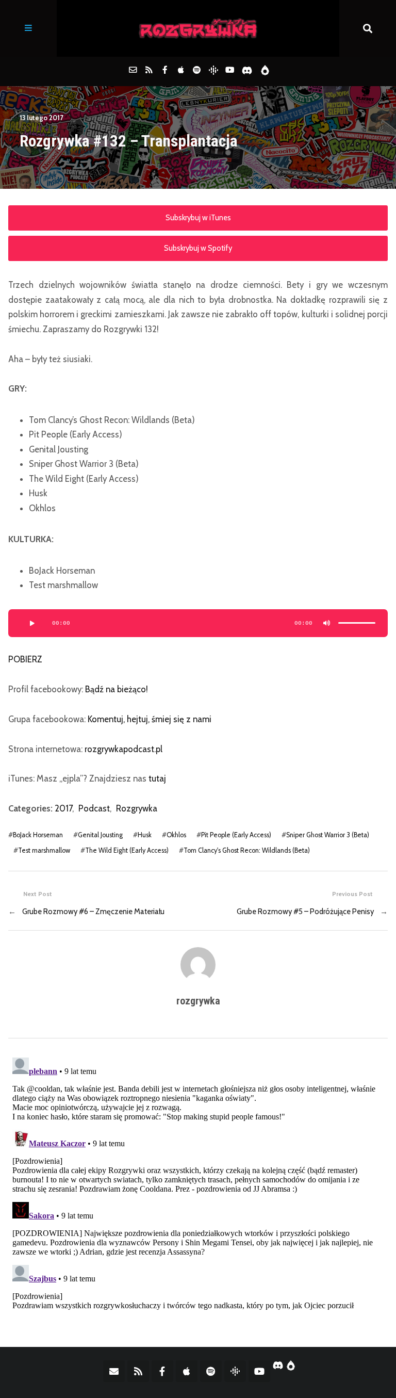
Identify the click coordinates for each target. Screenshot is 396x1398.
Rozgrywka (136, 808)
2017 (63, 808)
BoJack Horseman (38, 835)
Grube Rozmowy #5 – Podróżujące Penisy (305, 911)
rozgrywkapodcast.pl (123, 749)
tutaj (157, 778)
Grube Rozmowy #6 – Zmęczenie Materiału (93, 911)
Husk (145, 835)
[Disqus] (198, 1182)
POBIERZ (25, 659)
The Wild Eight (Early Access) (127, 850)
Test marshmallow (44, 850)
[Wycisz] (327, 623)
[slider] (356, 623)
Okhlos (176, 835)
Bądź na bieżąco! (116, 689)
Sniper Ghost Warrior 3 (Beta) (327, 835)
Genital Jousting (100, 835)
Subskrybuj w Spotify (198, 248)
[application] (198, 623)
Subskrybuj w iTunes (198, 217)
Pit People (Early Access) (236, 835)
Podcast (94, 808)
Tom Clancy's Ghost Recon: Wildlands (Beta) (247, 850)
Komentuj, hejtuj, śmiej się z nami (149, 719)
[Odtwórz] (31, 623)
